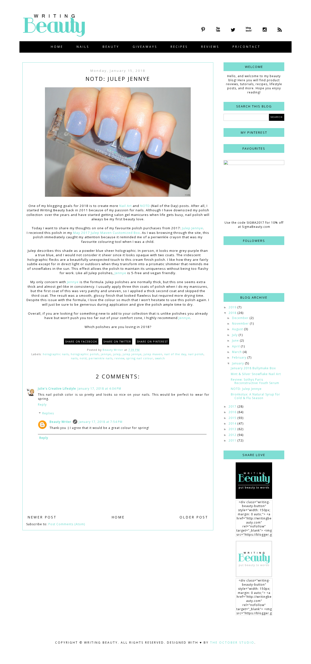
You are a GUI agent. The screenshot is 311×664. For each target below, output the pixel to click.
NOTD (145, 206)
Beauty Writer (60, 422)
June (236, 340)
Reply (42, 404)
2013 (233, 429)
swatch (160, 358)
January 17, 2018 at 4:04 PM (99, 388)
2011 (233, 440)
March (237, 352)
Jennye (120, 273)
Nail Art (125, 206)
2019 (233, 307)
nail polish (196, 354)
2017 (233, 406)
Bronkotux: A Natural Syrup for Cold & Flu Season (255, 396)
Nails (83, 47)
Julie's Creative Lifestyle (57, 388)
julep (117, 354)
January (238, 363)
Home (57, 47)
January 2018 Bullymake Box (253, 368)
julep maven (153, 354)
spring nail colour (139, 358)
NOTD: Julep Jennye (246, 389)
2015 (233, 418)
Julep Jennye (192, 228)
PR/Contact (246, 47)
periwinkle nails (100, 358)
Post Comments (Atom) (66, 524)
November (241, 323)
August (238, 329)
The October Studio (232, 642)
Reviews (210, 47)
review (119, 358)
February (239, 357)
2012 (233, 435)
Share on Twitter (117, 341)
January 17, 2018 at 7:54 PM (100, 422)
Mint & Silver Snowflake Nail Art (256, 374)
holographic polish (85, 354)
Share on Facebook (81, 341)
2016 (233, 412)
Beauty (111, 47)
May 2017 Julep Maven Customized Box (106, 232)
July (235, 335)
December (241, 318)
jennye (106, 354)
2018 (233, 313)
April (236, 346)
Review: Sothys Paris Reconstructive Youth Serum (255, 381)
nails (74, 358)
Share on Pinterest (152, 341)
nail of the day (175, 354)
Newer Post (42, 517)
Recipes (179, 47)
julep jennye (132, 354)
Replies (48, 413)
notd (83, 358)
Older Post (194, 517)
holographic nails (56, 354)
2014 (233, 423)
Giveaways (145, 47)
